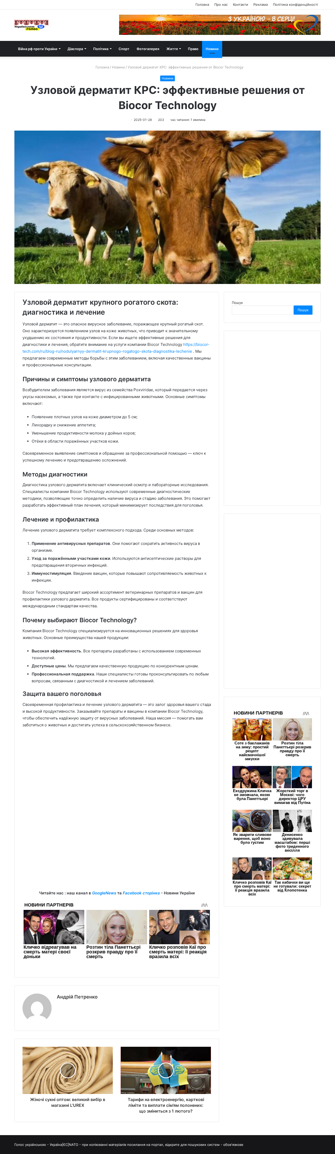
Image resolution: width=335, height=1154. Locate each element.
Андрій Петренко (77, 997)
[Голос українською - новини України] (31, 25)
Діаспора (75, 49)
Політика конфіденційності (295, 4)
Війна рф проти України (37, 49)
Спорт (124, 49)
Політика (100, 49)
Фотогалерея (148, 49)
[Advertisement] (117, 771)
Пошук (237, 302)
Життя (172, 49)
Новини (212, 49)
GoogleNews (104, 892)
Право (193, 49)
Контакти (240, 4)
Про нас (221, 4)
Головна (202, 4)
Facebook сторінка (141, 892)
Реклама (260, 4)
